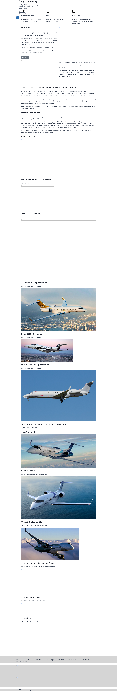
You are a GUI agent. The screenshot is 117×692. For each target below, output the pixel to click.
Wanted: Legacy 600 (30, 471)
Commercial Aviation (24, 6)
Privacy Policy (22, 13)
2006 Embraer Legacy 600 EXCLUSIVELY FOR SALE (43, 424)
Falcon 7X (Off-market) (31, 214)
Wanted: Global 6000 (30, 597)
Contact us (22, 12)
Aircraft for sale (23, 8)
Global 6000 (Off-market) (32, 334)
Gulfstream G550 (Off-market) (34, 283)
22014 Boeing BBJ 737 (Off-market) (36, 180)
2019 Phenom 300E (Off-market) (35, 365)
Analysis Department (24, 4)
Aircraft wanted (23, 10)
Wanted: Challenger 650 (31, 522)
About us (21, 2)
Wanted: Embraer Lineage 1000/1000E (38, 563)
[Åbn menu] (17, 17)
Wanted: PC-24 (27, 618)
